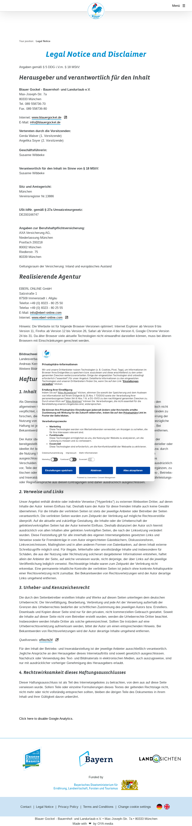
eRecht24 (45, 640)
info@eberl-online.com (46, 312)
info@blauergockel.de (45, 122)
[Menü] (185, 6)
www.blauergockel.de (46, 117)
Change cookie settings (134, 807)
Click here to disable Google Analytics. (46, 718)
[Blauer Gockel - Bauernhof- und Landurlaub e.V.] (96, 11)
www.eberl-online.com (47, 317)
